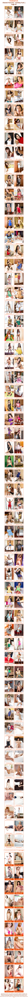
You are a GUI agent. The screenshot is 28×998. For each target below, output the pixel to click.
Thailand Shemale (9, 963)
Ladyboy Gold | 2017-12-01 (9, 454)
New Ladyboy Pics (19, 949)
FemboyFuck (13, 1)
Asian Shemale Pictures (9, 865)
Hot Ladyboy (19, 907)
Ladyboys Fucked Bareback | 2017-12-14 (19, 328)
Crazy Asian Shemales (9, 921)
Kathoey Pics (9, 907)
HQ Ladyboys (9, 949)
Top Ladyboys (19, 879)
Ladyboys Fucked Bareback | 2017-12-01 (19, 440)
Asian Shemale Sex (19, 977)
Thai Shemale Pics (19, 963)
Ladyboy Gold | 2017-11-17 (9, 608)
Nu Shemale (9, 879)
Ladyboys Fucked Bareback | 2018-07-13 (19, 19)
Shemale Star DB (18, 935)
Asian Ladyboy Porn (19, 865)
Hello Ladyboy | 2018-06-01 (19, 131)
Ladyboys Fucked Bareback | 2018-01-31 (19, 201)
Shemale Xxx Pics (9, 991)
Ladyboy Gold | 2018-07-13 (9, 19)
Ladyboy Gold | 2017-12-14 (19, 314)
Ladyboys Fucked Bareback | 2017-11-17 (9, 594)
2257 (14, 997)
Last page (21, 850)
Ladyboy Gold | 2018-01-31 (19, 173)
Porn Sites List (19, 921)
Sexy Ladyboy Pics (9, 893)
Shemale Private (19, 893)
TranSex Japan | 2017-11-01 (19, 735)
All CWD (9, 935)
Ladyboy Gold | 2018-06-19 (19, 75)
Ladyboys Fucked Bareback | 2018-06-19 (9, 117)
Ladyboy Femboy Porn (9, 977)
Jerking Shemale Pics (19, 991)
